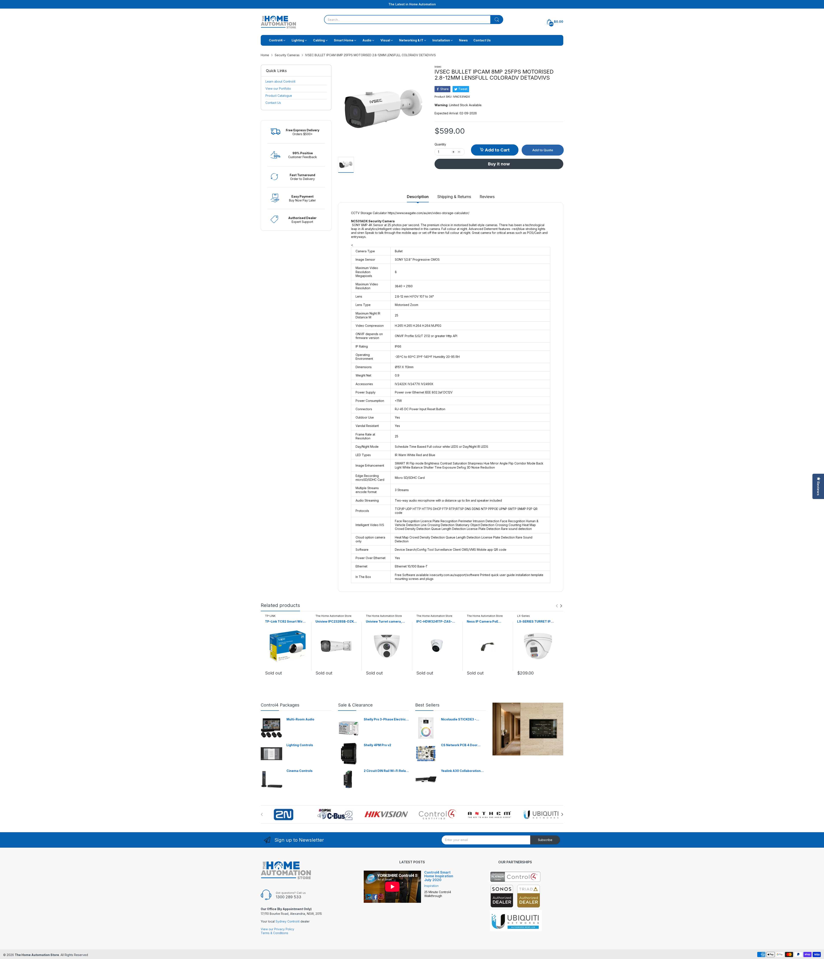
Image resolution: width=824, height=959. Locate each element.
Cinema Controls (299, 771)
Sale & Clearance (355, 705)
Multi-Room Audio (300, 719)
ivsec (438, 66)
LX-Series (523, 615)
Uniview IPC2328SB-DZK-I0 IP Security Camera (335, 622)
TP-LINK (270, 615)
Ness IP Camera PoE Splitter (482, 622)
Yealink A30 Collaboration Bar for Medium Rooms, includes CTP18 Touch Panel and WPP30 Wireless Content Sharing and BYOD (463, 771)
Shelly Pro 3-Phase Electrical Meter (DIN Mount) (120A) (386, 719)
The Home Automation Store (333, 615)
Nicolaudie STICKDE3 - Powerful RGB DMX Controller (458, 719)
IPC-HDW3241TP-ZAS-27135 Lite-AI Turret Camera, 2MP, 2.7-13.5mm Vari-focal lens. (436, 622)
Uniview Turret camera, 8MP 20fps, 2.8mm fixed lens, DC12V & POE (385, 622)
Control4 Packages (280, 705)
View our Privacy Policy (277, 929)
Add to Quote (542, 150)
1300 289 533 (288, 897)
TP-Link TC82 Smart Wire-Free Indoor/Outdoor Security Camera (285, 622)
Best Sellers (427, 705)
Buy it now (499, 163)
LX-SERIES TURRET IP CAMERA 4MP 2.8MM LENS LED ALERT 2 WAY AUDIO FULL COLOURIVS (538, 622)
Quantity (440, 144)
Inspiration (431, 886)
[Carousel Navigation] (559, 606)
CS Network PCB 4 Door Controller (459, 745)
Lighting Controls (299, 745)
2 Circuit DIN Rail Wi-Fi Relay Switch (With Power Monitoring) (385, 771)
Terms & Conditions (274, 933)
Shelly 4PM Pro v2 (377, 745)
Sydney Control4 (288, 921)
